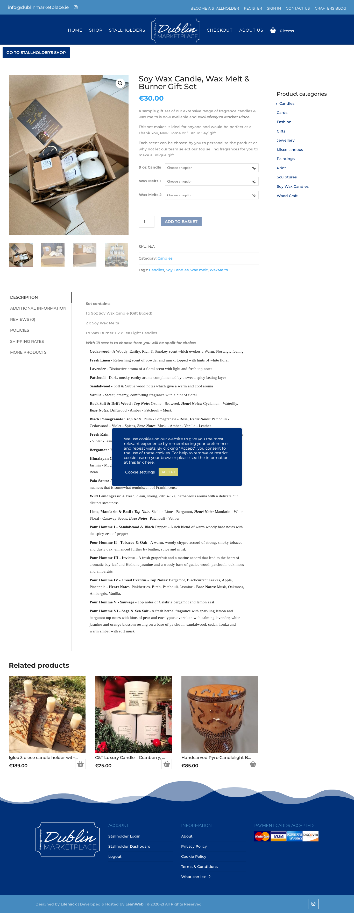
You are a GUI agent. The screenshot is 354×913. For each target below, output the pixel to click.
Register (253, 8)
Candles (165, 258)
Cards (282, 112)
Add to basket (181, 221)
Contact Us (298, 8)
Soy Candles (177, 270)
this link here (141, 462)
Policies (19, 330)
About (187, 836)
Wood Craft (287, 195)
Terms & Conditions (199, 866)
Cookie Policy (193, 856)
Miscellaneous (290, 149)
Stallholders (127, 30)
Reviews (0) (22, 319)
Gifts (281, 131)
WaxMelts (219, 270)
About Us (251, 30)
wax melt (199, 270)
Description (24, 297)
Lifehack (69, 904)
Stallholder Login (124, 836)
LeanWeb (134, 904)
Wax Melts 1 (150, 181)
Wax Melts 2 (150, 194)
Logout (115, 856)
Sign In (274, 8)
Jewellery (286, 140)
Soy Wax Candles (293, 186)
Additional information (38, 308)
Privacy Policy (194, 846)
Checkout (219, 30)
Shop (95, 30)
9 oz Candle (150, 167)
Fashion (284, 122)
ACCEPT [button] (168, 472)
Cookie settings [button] (140, 472)
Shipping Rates (27, 341)
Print (281, 168)
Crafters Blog (330, 8)
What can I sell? (196, 876)
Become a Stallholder (214, 8)
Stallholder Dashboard (129, 846)
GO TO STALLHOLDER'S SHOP (36, 52)
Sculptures (287, 177)
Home (75, 30)
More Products (28, 352)
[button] (120, 83)
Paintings (286, 158)
